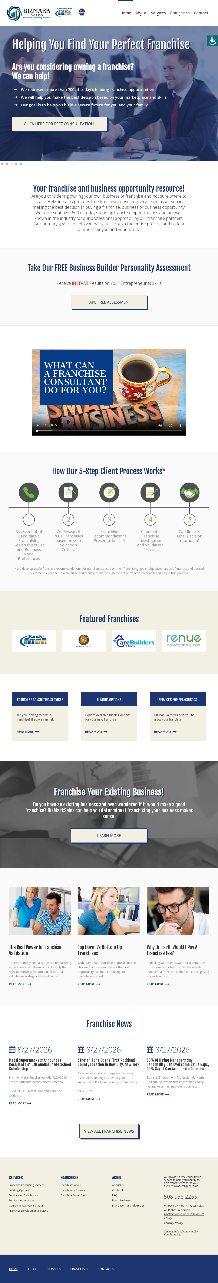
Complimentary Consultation (26, 1205)
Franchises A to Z (71, 1185)
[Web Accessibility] (212, 40)
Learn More (109, 835)
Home (125, 12)
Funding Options (109, 699)
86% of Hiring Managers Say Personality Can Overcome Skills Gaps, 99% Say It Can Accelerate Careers (178, 1064)
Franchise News (121, 1200)
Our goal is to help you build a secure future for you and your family (84, 104)
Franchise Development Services (28, 1211)
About (141, 12)
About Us (117, 1185)
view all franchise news (109, 1131)
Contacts (106, 1269)
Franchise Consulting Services (40, 699)
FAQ (114, 1195)
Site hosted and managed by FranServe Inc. (181, 1233)
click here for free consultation (59, 123)
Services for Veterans (21, 1200)
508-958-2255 (180, 1196)
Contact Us (118, 1190)
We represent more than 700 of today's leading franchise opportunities (87, 89)
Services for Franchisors (178, 699)
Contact (201, 12)
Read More (25, 731)
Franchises (180, 12)
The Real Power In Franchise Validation (35, 950)
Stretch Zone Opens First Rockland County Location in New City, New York (109, 1062)
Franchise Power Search (75, 1195)
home (13, 1269)
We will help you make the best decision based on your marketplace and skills (93, 97)
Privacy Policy (173, 1223)
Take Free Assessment (109, 302)
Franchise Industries (73, 1190)
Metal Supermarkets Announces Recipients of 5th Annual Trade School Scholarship (40, 1064)
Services (158, 12)
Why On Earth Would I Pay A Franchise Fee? (172, 950)
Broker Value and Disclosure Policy (184, 1216)
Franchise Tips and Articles (128, 1205)
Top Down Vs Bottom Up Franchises (100, 950)
